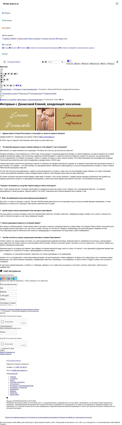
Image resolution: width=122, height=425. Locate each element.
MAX (53, 93)
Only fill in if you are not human (11, 316)
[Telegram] (6, 279)
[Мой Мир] (14, 279)
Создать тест (62, 38)
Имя (1, 288)
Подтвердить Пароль (8, 303)
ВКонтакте (24, 93)
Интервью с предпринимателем (31, 100)
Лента (12, 380)
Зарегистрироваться (7, 352)
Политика (24, 48)
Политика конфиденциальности (16, 417)
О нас (6, 48)
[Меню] (4, 62)
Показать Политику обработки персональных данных (19, 309)
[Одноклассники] (4, 279)
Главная (13, 377)
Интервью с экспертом (18, 387)
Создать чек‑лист (49, 38)
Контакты (14, 48)
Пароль (2, 299)
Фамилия (3, 292)
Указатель (13, 393)
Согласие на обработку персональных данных (77, 48)
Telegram (47, 93)
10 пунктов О (14, 384)
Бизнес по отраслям (9, 100)
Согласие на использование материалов (44, 48)
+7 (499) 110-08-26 (20, 367)
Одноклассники (36, 93)
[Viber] (9, 279)
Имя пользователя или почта (10, 328)
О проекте (13, 378)
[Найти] (62, 62)
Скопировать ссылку (10, 93)
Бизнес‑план (23, 38)
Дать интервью (35, 38)
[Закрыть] (1, 69)
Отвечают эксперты (17, 382)
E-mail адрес (4, 295)
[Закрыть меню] (117, 3)
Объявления (14, 389)
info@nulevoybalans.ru (19, 370)
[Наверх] (7, 361)
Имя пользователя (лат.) (9, 284)
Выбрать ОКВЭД (10, 38)
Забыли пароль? (6, 354)
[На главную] (14, 62)
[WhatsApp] (11, 279)
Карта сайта (14, 394)
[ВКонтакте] (1, 279)
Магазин (13, 391)
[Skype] (16, 279)
